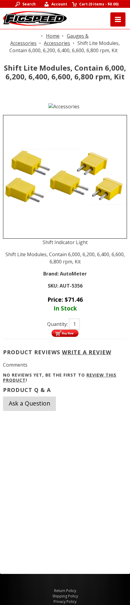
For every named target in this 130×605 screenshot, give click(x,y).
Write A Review (86, 352)
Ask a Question (29, 403)
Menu (117, 19)
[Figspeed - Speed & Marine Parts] (35, 17)
